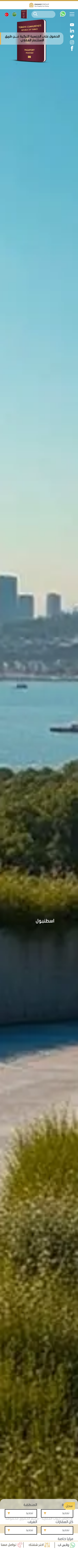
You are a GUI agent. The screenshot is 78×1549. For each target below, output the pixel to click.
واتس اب (64, 1545)
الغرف (32, 1522)
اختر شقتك (36, 1544)
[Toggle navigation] (73, 14)
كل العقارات (64, 1522)
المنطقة (30, 1505)
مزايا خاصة (65, 1539)
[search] (35, 14)
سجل (69, 1506)
